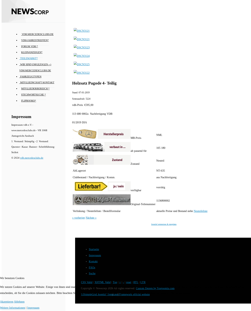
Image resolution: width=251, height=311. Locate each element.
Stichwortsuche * (33, 94)
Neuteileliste (200, 211)
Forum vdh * (29, 46)
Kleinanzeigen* (32, 52)
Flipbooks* (28, 100)
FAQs (92, 267)
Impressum (95, 255)
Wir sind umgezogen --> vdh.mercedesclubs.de (35, 67)
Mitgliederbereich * (35, 88)
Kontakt (93, 261)
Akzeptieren (6, 301)
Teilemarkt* (29, 58)
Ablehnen (19, 301)
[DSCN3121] (81, 30)
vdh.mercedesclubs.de (37, 34)
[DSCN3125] (81, 64)
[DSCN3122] (81, 72)
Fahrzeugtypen (30, 76)
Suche (92, 273)
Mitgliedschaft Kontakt (37, 82)
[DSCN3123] (81, 47)
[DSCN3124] (81, 56)
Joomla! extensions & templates (163, 224)
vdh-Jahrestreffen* (35, 40)
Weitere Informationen (12, 307)
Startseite (94, 249)
